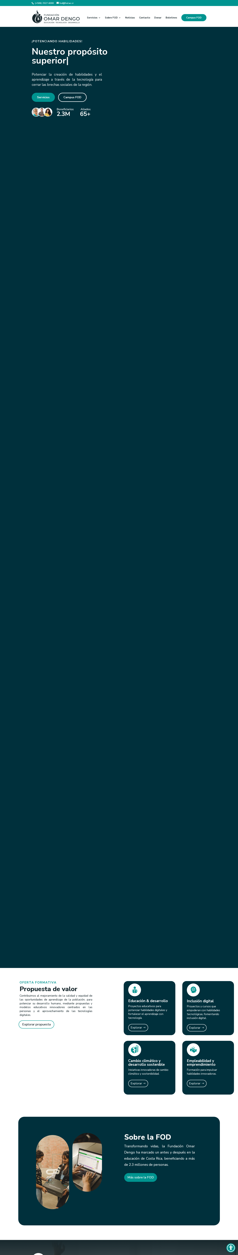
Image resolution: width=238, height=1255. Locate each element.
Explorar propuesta (36, 1024)
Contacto (144, 18)
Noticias (130, 18)
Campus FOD (194, 17)
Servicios (92, 18)
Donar (157, 18)
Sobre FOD (111, 18)
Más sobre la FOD (140, 1177)
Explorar (136, 1027)
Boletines (171, 18)
